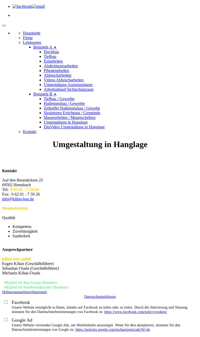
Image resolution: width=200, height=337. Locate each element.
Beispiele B (45, 94)
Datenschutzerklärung (100, 297)
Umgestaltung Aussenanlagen (68, 84)
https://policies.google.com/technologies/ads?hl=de (113, 329)
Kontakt (29, 131)
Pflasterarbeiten (56, 70)
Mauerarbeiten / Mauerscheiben (70, 117)
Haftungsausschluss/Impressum (24, 292)
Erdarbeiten (53, 61)
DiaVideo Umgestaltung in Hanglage (74, 127)
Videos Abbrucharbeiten (64, 80)
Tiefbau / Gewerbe (59, 99)
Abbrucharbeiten (57, 75)
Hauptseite (31, 33)
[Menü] (4, 25)
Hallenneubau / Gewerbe (64, 103)
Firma (28, 37)
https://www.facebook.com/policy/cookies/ (135, 312)
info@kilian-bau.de (18, 199)
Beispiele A (45, 47)
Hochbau (51, 52)
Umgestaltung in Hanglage (66, 122)
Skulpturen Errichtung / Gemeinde (72, 113)
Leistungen (32, 42)
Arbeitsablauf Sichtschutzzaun (68, 89)
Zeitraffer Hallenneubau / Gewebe (72, 108)
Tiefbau (50, 56)
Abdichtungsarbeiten (61, 66)
